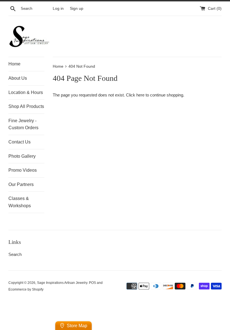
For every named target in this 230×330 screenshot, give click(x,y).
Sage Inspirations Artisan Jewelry (62, 283)
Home (14, 64)
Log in (58, 8)
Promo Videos (22, 170)
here (140, 95)
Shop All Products (26, 106)
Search (15, 254)
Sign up (76, 8)
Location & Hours (25, 92)
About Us (17, 78)
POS (92, 283)
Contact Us (19, 142)
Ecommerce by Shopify (25, 289)
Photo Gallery (22, 156)
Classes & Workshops (19, 202)
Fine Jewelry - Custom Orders (23, 124)
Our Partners (21, 184)
